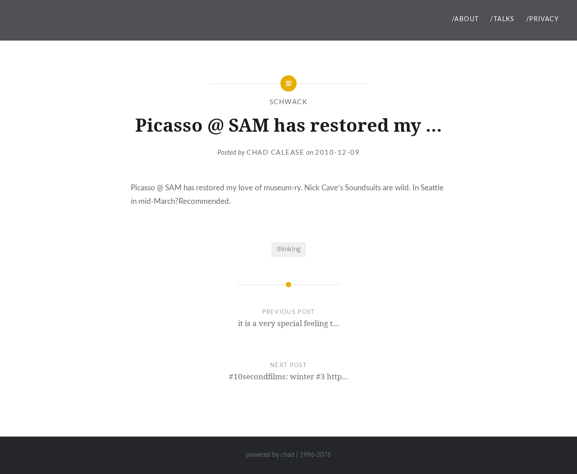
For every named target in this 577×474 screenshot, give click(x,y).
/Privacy (542, 19)
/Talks (502, 19)
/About (465, 19)
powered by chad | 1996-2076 (288, 455)
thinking (289, 249)
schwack (289, 102)
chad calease (275, 152)
